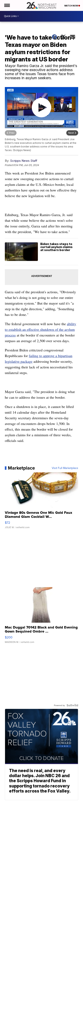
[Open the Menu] (6, 5)
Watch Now (71, 5)
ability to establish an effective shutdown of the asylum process (40, 329)
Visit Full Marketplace (65, 468)
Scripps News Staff (23, 161)
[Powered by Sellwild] (72, 705)
